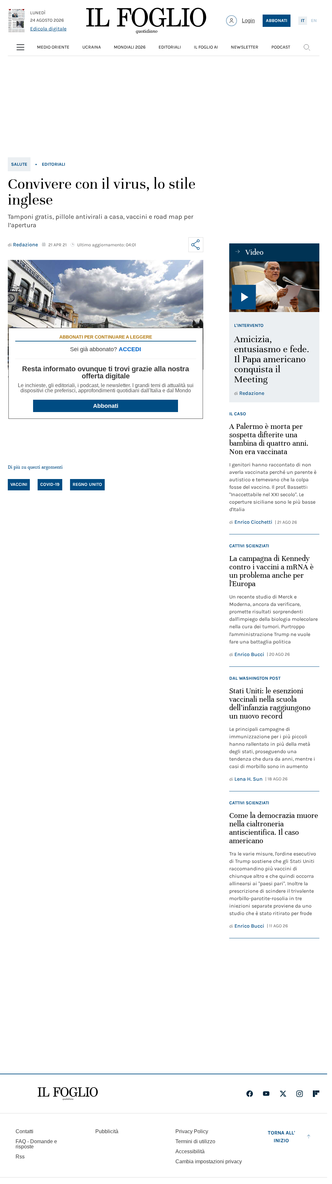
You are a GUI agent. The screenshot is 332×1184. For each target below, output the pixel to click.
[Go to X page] (283, 1093)
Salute (19, 164)
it (302, 20)
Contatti (24, 1131)
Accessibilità (190, 1151)
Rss (20, 1156)
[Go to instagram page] (299, 1093)
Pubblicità (106, 1131)
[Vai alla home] (146, 21)
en (314, 20)
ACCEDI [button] (130, 349)
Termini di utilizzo (195, 1141)
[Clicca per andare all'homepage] (68, 1093)
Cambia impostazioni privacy (208, 1161)
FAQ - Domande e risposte (36, 1144)
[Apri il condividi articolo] (195, 244)
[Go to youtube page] (266, 1093)
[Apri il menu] (20, 47)
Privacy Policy (191, 1131)
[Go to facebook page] (249, 1093)
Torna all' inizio (281, 1137)
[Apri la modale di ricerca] (307, 47)
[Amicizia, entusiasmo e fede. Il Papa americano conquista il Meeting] (274, 287)
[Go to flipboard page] (316, 1093)
